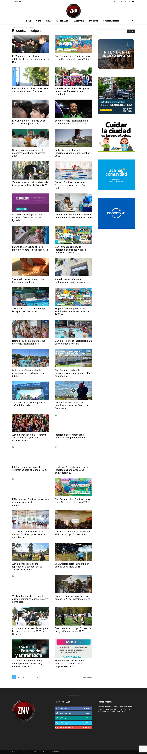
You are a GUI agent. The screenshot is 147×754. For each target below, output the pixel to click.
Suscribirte (86, 727)
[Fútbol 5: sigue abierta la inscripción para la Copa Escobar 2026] (73, 138)
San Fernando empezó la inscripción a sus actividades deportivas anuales (70, 250)
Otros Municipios (111, 21)
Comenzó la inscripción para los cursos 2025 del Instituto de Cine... (73, 597)
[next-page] (38, 677)
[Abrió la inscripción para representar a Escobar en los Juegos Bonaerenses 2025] (30, 552)
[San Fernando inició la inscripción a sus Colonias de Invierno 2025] (73, 487)
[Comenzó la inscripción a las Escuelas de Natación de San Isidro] (73, 170)
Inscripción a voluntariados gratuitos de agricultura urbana (71, 436)
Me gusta (86, 708)
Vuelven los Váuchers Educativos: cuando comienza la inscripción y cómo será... (30, 599)
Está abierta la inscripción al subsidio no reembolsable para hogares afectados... (71, 663)
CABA (48, 21)
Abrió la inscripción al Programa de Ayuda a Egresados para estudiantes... (72, 91)
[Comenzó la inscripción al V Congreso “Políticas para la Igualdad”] (30, 202)
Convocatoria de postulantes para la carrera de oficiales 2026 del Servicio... (30, 631)
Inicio (14, 27)
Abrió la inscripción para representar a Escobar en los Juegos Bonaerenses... (27, 566)
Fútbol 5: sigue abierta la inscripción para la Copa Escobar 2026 (72, 153)
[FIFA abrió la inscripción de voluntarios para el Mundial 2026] (30, 455)
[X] (125, 1)
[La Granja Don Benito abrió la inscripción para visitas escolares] (30, 235)
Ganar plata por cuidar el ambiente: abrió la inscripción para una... (73, 533)
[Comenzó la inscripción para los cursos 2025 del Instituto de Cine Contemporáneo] (73, 584)
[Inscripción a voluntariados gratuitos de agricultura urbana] (73, 423)
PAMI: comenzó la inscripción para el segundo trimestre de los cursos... (30, 502)
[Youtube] (133, 1)
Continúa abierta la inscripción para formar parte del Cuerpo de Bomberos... (72, 405)
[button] (132, 21)
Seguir (88, 713)
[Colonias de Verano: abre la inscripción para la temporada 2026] (30, 358)
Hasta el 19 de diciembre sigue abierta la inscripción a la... (28, 342)
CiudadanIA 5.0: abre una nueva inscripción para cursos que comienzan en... (71, 470)
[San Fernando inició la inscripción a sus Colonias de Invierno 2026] (73, 44)
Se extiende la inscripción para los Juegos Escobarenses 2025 (73, 630)
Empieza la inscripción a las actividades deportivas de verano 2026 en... (72, 311)
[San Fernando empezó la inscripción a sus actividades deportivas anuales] (73, 235)
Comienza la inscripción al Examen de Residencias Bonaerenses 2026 (73, 216)
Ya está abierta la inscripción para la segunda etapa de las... (30, 310)
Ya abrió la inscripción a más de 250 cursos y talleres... (29, 280)
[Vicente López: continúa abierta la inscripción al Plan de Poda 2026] (30, 170)
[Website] (129, 1)
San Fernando (62, 21)
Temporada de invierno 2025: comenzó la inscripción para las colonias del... (29, 534)
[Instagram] (118, 1)
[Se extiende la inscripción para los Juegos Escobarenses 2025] (73, 616)
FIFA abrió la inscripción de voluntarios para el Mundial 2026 (29, 468)
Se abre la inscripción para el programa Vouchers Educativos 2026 (28, 153)
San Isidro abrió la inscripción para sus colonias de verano (73, 342)
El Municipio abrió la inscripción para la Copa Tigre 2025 (72, 565)
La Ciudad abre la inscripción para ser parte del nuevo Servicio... (30, 90)
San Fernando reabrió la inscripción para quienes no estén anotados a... (72, 373)
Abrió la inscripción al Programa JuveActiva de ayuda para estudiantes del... (29, 437)
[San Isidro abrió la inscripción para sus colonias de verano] (73, 329)
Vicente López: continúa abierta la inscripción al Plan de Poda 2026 (30, 184)
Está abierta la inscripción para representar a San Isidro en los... (72, 122)
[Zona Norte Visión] (73, 11)
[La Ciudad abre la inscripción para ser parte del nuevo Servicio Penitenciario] (30, 76)
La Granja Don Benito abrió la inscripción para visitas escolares (30, 248)
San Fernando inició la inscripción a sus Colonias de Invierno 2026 (73, 57)
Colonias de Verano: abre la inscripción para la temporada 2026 (28, 373)
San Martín (79, 21)
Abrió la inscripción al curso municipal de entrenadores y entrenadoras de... (27, 663)
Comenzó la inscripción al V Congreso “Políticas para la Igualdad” (27, 217)
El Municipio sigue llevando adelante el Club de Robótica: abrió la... (30, 59)
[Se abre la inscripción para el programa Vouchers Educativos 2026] (30, 138)
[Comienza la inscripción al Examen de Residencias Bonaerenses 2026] (73, 202)
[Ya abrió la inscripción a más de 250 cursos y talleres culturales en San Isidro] (30, 267)
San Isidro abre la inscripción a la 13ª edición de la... (29, 404)
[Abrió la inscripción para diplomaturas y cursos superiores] (73, 267)
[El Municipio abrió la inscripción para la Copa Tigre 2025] (73, 552)
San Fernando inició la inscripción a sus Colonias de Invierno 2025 (73, 501)
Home (28, 21)
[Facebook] (114, 1)
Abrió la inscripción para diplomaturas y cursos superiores (72, 280)
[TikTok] (121, 1)
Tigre (38, 21)
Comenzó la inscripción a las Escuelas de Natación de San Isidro (70, 185)
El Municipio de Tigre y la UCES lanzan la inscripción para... (29, 122)
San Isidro (93, 21)
